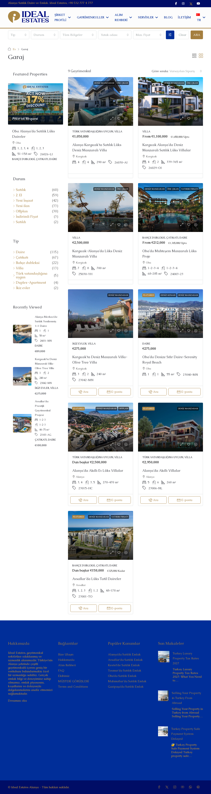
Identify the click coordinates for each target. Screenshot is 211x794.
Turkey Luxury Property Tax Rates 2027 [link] (186, 658)
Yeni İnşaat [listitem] (24, 200)
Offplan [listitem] (22, 211)
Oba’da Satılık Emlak (122, 676)
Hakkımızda (66, 660)
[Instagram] (175, 787)
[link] (100, 101)
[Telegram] (199, 787)
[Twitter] (167, 787)
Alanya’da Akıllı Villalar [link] (161, 470)
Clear (182, 35)
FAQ (61, 670)
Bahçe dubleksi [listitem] (28, 263)
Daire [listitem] (20, 252)
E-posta (116, 392)
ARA (196, 35)
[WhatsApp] (191, 787)
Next (56, 108)
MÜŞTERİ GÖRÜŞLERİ (73, 681)
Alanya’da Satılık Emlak (124, 654)
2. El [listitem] (19, 195)
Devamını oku (17, 700)
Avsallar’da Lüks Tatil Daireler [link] (96, 579)
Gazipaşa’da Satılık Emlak (125, 686)
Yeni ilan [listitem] (22, 206)
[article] (35, 125)
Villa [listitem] (19, 268)
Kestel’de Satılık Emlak (124, 665)
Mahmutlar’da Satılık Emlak (127, 681)
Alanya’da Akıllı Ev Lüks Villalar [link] (97, 470)
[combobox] (18, 35)
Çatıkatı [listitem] (22, 257)
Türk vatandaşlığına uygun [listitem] (31, 275)
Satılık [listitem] (21, 190)
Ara (85, 392)
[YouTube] (183, 787)
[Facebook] (160, 787)
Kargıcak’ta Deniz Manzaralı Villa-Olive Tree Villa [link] (46, 363)
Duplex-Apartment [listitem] (31, 283)
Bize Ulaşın (65, 654)
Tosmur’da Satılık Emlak (124, 670)
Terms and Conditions (73, 686)
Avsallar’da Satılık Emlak (125, 660)
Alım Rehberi (67, 665)
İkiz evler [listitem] (23, 288)
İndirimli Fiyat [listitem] (27, 217)
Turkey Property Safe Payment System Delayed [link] (185, 734)
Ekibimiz (63, 676)
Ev (14, 49)
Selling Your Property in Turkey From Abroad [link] (186, 698)
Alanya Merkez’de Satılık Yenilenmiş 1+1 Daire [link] (46, 321)
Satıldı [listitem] (21, 222)
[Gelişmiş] (170, 35)
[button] (194, 56)
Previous (14, 108)
